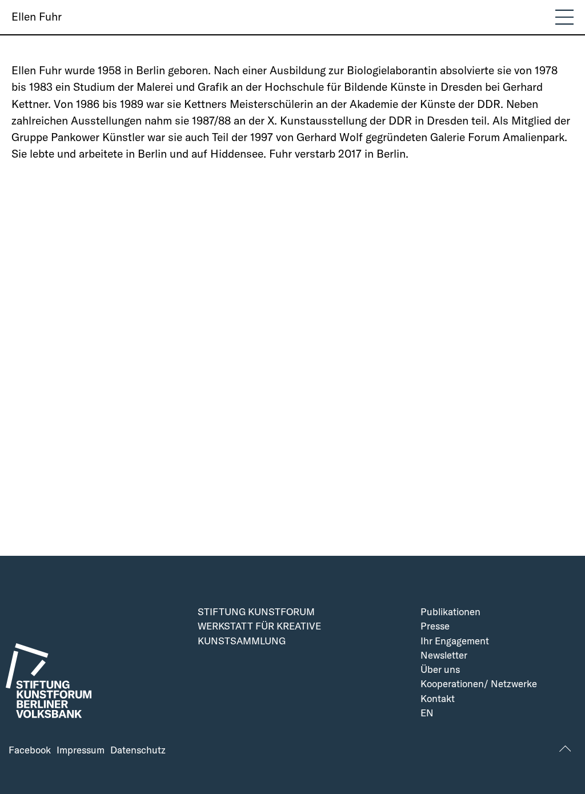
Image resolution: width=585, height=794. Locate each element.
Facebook (30, 750)
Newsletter (443, 655)
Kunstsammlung (242, 641)
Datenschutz (138, 750)
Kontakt (437, 699)
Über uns (440, 670)
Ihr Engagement (454, 641)
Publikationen (450, 612)
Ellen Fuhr (36, 16)
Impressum (81, 750)
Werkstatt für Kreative (259, 626)
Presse (435, 626)
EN (427, 713)
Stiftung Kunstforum (256, 612)
